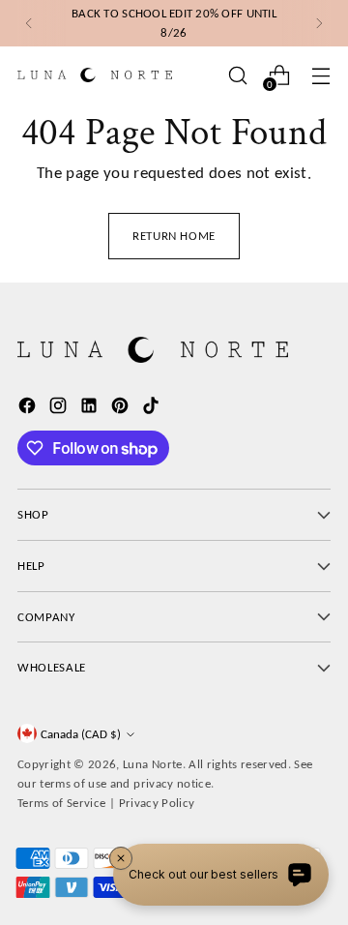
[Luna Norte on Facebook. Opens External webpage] (29, 409)
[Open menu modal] (320, 75)
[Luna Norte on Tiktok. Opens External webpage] (152, 409)
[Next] (319, 23)
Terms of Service (61, 802)
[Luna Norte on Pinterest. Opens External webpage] (121, 409)
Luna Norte (152, 764)
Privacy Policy (157, 802)
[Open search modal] (237, 75)
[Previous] (29, 23)
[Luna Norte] (94, 75)
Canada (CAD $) (81, 734)
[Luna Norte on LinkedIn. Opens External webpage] (90, 409)
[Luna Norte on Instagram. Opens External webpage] (60, 409)
